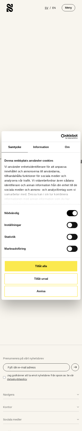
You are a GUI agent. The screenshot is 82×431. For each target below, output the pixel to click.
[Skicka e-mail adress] (75, 367)
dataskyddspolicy (17, 379)
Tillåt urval (41, 278)
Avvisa (41, 291)
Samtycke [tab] (14, 147)
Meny (68, 7)
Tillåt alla (41, 266)
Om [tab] (67, 147)
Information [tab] (41, 147)
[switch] (72, 225)
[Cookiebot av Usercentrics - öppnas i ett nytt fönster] (61, 136)
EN (54, 8)
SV (46, 8)
